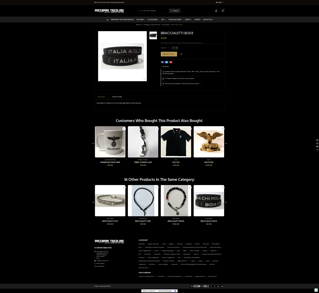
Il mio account (212, 276)
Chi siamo (161, 276)
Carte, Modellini (163, 264)
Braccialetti (215, 244)
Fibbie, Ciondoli (194, 251)
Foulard (205, 251)
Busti (140, 247)
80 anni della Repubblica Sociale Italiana (193, 264)
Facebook (162, 62)
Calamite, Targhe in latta (172, 254)
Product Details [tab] (117, 97)
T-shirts (192, 261)
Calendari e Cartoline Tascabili (154, 247)
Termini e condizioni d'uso (147, 276)
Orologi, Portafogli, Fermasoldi (211, 254)
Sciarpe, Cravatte (168, 261)
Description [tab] (101, 97)
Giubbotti (213, 251)
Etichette (152, 264)
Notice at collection (149, 291)
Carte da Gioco (143, 268)
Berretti (197, 244)
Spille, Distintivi (182, 261)
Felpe (185, 251)
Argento (171, 244)
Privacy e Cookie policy (175, 276)
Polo (179, 257)
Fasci (178, 251)
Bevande (206, 244)
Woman (212, 264)
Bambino (180, 244)
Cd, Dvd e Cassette (173, 247)
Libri (140, 254)
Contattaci (188, 276)
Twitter (166, 62)
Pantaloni (141, 257)
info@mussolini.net (102, 261)
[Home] (107, 19)
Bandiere (189, 244)
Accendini (142, 244)
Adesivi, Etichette (153, 244)
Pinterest (170, 62)
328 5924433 (100, 266)
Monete (196, 254)
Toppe (200, 261)
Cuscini (156, 251)
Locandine (157, 254)
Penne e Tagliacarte (168, 257)
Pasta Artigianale (153, 257)
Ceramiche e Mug (215, 247)
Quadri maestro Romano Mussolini (149, 261)
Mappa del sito (200, 276)
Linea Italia (147, 254)
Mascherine (186, 254)
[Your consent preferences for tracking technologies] (316, 290)
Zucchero (215, 261)
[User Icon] (216, 11)
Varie (207, 261)
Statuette (174, 264)
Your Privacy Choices (165, 291)
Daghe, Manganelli (167, 251)
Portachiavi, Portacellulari (192, 257)
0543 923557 (100, 263)
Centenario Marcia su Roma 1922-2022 (194, 247)
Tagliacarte (142, 264)
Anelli (163, 244)
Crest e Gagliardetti (145, 251)
